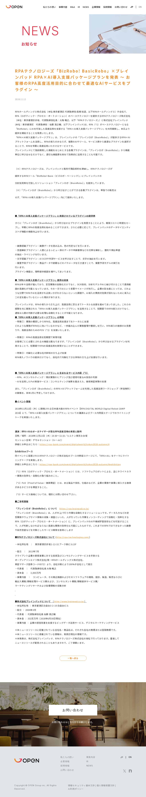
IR (87, 761)
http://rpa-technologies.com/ (72, 537)
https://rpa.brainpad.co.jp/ (74, 508)
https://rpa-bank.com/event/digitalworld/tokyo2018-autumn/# (74, 444)
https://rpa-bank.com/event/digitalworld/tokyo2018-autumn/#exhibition (80, 464)
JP (131, 7)
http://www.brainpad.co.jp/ (69, 601)
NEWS (89, 765)
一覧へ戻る (73, 658)
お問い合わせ (73, 710)
